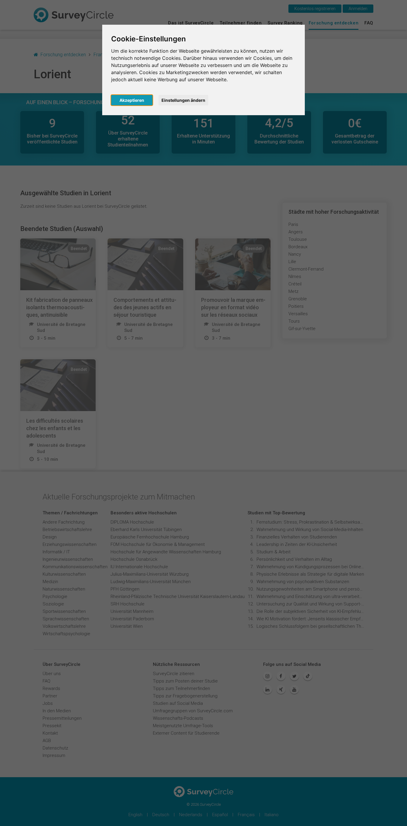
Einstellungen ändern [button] (183, 100)
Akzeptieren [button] (132, 100)
